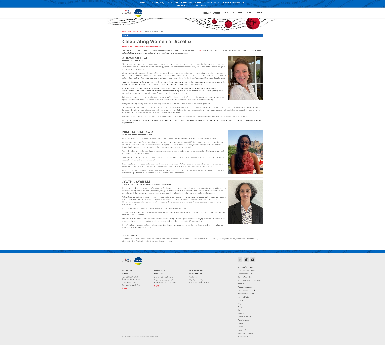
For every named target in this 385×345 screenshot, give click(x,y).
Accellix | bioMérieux (132, 336)
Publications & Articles (246, 294)
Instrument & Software (246, 270)
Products (226, 13)
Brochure (241, 284)
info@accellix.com (166, 277)
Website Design (154, 336)
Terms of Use (242, 330)
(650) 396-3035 (132, 277)
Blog (129, 31)
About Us (248, 13)
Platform (211, 13)
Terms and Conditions (245, 333)
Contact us (193, 277)
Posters (240, 307)
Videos (240, 300)
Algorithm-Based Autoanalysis (249, 280)
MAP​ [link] (125, 288)
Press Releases (243, 320)
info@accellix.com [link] (134, 279)
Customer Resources (246, 290)
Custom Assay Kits (244, 277)
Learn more (180, 5)
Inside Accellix (137, 31)
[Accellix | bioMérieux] (132, 16)
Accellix (199, 50)
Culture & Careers (244, 317)
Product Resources (245, 287)
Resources (237, 13)
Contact (258, 13)
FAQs (239, 310)
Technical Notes (243, 297)
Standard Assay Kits (245, 274)
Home (124, 31)
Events (240, 323)
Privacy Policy (243, 336)
